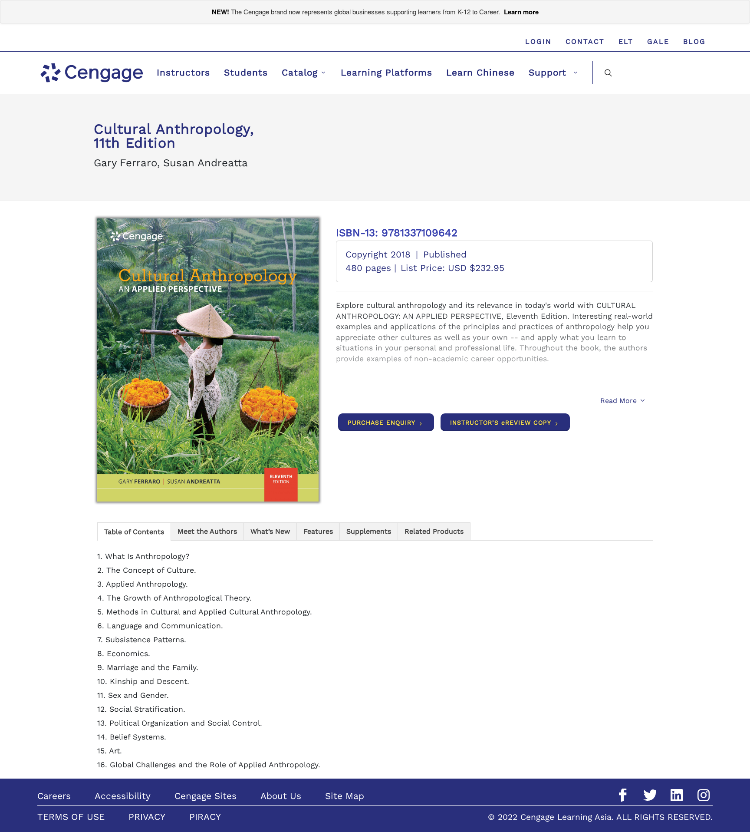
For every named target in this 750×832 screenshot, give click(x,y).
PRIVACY (146, 817)
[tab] (134, 531)
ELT (625, 41)
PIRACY (205, 817)
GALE (658, 41)
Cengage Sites (205, 796)
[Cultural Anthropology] (208, 360)
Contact (585, 41)
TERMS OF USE (71, 817)
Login (538, 41)
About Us (280, 796)
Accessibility (123, 796)
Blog (694, 41)
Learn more (521, 12)
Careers (54, 796)
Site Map (344, 796)
